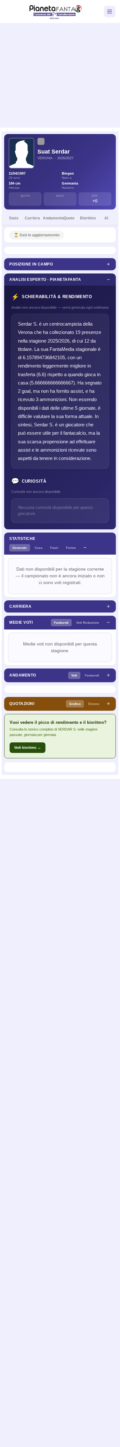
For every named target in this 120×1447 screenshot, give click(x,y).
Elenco (93, 704)
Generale (19, 548)
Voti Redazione (87, 622)
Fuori (54, 548)
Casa (39, 548)
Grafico (75, 704)
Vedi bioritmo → (27, 747)
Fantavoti (61, 622)
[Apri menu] (110, 11)
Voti (74, 675)
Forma (71, 548)
